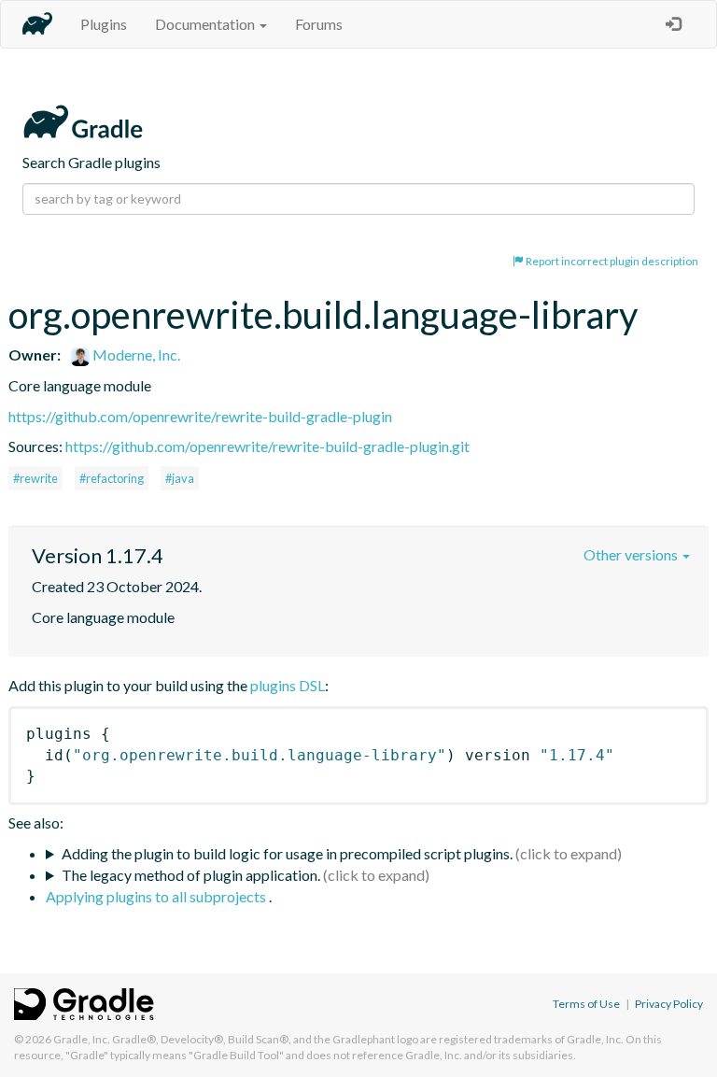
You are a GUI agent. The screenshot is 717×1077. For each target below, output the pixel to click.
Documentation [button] (206, 24)
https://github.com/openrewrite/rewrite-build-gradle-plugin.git (267, 446)
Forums (319, 24)
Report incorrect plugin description (611, 261)
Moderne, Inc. (135, 354)
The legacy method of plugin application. (191, 875)
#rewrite (35, 478)
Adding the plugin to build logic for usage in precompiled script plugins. (287, 853)
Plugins (103, 24)
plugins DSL (287, 685)
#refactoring (111, 478)
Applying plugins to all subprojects (157, 896)
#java (179, 478)
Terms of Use (586, 1004)
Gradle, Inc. (81, 1039)
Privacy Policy (669, 1004)
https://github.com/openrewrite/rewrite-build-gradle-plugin (200, 416)
